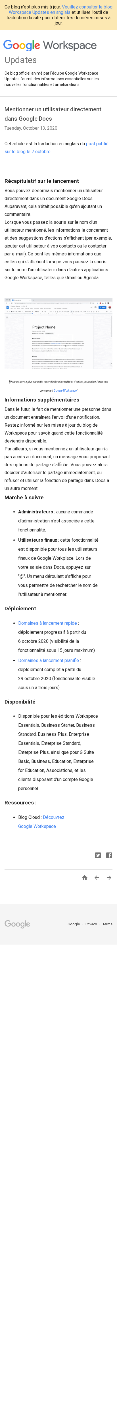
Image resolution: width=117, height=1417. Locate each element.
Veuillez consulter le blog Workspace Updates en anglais (60, 9)
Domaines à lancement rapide (47, 623)
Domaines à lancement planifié (48, 660)
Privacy (91, 924)
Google (74, 924)
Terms (107, 924)
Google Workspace (65, 390)
